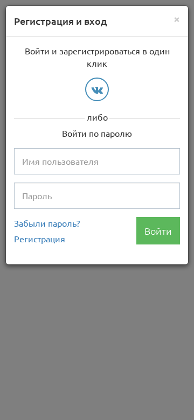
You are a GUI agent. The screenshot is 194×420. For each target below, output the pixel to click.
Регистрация (39, 238)
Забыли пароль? (47, 223)
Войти (158, 231)
